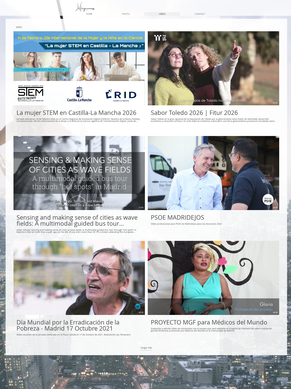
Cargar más (146, 347)
